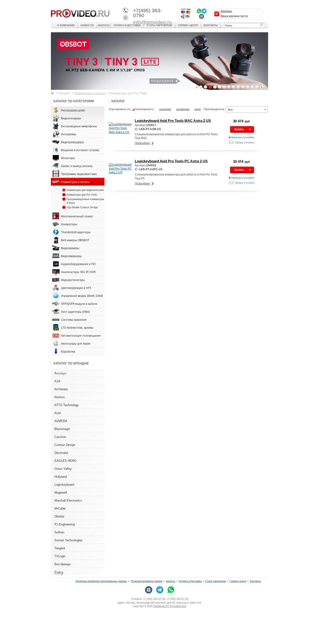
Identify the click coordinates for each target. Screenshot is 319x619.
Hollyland (60, 476)
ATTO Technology (66, 405)
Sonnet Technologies (68, 540)
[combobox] (247, 109)
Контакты (211, 25)
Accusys (60, 373)
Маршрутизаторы (73, 280)
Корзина (226, 11)
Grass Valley (63, 468)
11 (247, 87)
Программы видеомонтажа (79, 174)
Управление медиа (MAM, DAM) (82, 296)
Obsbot (59, 516)
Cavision (60, 437)
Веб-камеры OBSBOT (75, 240)
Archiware (61, 389)
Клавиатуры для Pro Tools (82, 194)
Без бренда (62, 564)
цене (197, 109)
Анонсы (104, 25)
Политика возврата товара (146, 581)
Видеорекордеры (72, 142)
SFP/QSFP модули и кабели (79, 304)
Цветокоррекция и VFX (76, 288)
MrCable (60, 508)
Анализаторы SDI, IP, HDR (78, 272)
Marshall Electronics (68, 500)
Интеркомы (68, 134)
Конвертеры (69, 224)
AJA (57, 381)
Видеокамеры (70, 248)
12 (252, 87)
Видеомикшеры (71, 256)
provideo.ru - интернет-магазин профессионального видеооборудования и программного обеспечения (80, 13)
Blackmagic (62, 429)
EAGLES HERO (65, 460)
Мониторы (68, 158)
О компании (65, 25)
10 (243, 87)
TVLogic (60, 556)
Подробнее (142, 143)
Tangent (59, 548)
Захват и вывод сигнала (76, 166)
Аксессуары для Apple (75, 343)
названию (182, 109)
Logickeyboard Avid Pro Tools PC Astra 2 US (171, 161)
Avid (57, 413)
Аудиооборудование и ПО (78, 264)
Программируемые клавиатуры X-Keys (85, 201)
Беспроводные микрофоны (79, 126)
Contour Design (64, 445)
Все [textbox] (230, 109)
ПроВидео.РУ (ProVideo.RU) (169, 606)
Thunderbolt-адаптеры (76, 232)
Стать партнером (159, 25)
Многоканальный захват (77, 216)
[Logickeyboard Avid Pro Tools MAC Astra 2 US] (121, 128)
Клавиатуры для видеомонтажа (85, 190)
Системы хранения (74, 319)
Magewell (60, 492)
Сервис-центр (188, 25)
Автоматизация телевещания (81, 335)
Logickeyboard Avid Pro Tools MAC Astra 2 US (173, 121)
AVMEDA (60, 421)
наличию (165, 109)
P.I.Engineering (64, 524)
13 (257, 87)
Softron (59, 532)
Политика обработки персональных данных (101, 581)
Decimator (61, 453)
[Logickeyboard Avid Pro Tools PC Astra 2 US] (121, 169)
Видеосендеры (71, 118)
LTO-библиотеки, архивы (77, 327)
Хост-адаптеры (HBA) (75, 311)
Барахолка (68, 351)
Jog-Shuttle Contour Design (82, 207)
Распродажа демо (73, 110)
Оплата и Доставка (127, 25)
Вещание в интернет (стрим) (80, 150)
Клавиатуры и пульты (89, 93)
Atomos (59, 397)
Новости (87, 25)
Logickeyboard (64, 484)
